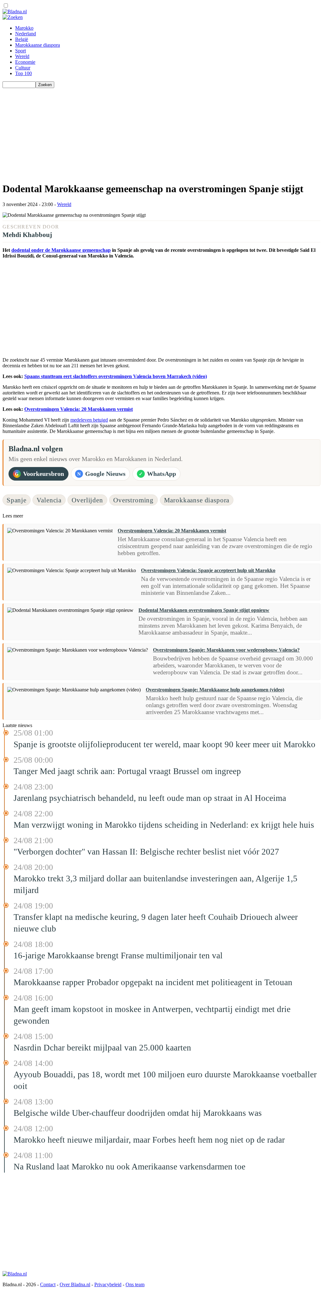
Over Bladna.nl (75, 1284)
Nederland (25, 33)
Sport (20, 50)
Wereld (22, 56)
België (21, 39)
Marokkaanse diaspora (37, 45)
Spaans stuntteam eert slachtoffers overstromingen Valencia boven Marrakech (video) (115, 376)
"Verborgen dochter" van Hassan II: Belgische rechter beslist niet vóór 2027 (146, 851)
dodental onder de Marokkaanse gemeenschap (61, 250)
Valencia (49, 500)
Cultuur (22, 67)
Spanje (16, 500)
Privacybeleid (107, 1284)
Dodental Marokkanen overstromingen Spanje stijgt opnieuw (203, 610)
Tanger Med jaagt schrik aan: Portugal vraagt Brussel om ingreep (127, 771)
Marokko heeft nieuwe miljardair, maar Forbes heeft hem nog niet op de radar (149, 1140)
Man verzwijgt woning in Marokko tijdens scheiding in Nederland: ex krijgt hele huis (164, 825)
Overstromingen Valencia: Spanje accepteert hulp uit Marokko (208, 570)
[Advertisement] (161, 132)
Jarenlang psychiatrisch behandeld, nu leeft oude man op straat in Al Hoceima (150, 798)
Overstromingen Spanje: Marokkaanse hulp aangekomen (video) (215, 689)
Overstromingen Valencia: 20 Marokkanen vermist (78, 409)
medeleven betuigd (89, 420)
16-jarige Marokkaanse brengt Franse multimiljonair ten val (118, 955)
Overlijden (87, 500)
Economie (25, 62)
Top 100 (23, 73)
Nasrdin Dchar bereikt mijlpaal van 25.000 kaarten (102, 1047)
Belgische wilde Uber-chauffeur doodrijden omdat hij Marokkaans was (138, 1113)
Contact (48, 1284)
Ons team (135, 1284)
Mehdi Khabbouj (27, 234)
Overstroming (133, 500)
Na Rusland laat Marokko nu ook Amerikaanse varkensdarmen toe (129, 1166)
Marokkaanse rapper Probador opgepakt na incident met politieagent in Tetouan (153, 982)
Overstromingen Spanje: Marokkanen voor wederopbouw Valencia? (226, 650)
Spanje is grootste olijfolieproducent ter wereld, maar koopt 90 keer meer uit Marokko (164, 744)
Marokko (24, 28)
